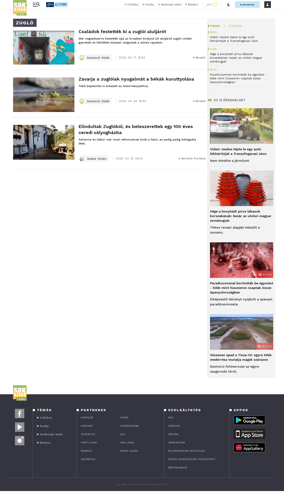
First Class (89, 442)
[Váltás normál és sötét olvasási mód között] (228, 4)
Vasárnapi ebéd (171, 4)
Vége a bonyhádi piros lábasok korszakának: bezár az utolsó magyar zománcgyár (240, 216)
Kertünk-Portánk (193, 158)
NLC (122, 434)
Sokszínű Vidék (98, 57)
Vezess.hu (88, 434)
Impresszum (176, 442)
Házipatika (88, 459)
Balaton (193, 4)
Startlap (87, 417)
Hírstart (87, 425)
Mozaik (200, 57)
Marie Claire (129, 450)
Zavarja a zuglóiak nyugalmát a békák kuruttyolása (136, 79)
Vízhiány (132, 4)
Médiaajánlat (177, 467)
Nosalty (86, 450)
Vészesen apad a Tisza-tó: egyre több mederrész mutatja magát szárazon (241, 357)
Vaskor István (97, 158)
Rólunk (173, 434)
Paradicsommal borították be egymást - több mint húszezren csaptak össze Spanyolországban (241, 287)
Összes (235, 26)
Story (124, 417)
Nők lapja (127, 442)
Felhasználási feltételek (186, 450)
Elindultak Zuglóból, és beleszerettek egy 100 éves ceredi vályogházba (136, 129)
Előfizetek (247, 5)
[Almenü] (36, 4)
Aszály (149, 4)
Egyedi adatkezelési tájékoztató (191, 459)
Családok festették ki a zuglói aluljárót (122, 31)
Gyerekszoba (129, 425)
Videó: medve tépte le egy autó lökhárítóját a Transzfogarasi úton (238, 151)
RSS (170, 417)
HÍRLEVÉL (174, 425)
